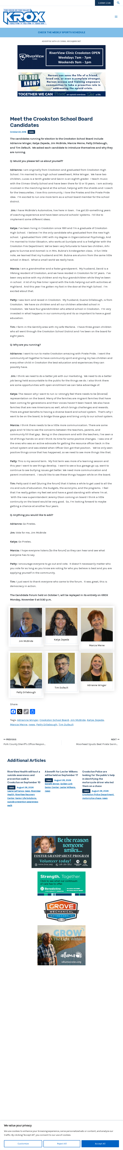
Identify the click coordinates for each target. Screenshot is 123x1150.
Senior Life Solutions (25, 798)
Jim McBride (78, 720)
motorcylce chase (91, 798)
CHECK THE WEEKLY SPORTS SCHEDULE (61, 32)
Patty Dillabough (46, 724)
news (31, 132)
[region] (61, 1135)
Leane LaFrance (15, 791)
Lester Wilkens (67, 787)
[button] (118, 3)
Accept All (100, 1143)
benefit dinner (52, 783)
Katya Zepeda (95, 720)
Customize (23, 1143)
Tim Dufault (66, 724)
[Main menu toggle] (116, 17)
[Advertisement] (61, 991)
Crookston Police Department (98, 794)
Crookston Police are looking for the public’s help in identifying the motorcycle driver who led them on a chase (98, 779)
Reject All (62, 1143)
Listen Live (104, 2)
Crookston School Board (54, 720)
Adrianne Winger (27, 720)
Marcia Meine (18, 724)
